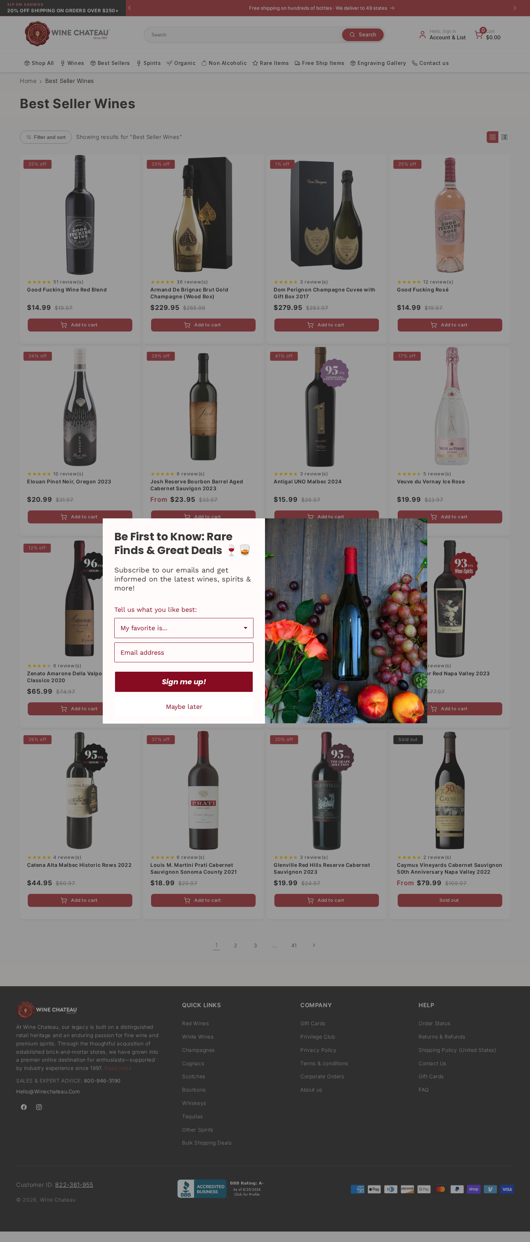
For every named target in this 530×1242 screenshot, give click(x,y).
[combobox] (183, 628)
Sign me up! (184, 682)
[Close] (418, 527)
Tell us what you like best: (155, 609)
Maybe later (184, 706)
